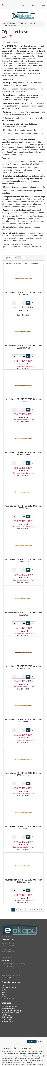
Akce (27, 263)
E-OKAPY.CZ (8, 960)
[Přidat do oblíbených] (32, 303)
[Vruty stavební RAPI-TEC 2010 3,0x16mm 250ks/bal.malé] (23, 331)
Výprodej (18, 263)
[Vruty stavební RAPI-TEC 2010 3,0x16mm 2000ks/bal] (23, 278)
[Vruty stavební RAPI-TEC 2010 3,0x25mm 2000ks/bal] (23, 491)
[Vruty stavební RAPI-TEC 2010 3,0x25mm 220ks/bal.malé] (23, 545)
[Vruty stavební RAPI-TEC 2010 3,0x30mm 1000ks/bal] (23, 598)
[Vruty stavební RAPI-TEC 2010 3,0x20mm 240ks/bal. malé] (23, 438)
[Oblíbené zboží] (28, 5)
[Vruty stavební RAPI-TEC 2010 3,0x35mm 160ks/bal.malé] (23, 758)
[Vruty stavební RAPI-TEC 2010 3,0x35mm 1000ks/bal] (23, 705)
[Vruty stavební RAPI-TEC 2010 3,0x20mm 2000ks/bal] (23, 385)
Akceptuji (32, 1041)
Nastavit (41, 1041)
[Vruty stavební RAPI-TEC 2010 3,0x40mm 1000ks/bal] (23, 812)
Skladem (9, 263)
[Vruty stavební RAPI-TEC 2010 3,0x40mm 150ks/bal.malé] (23, 865)
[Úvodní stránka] (4, 23)
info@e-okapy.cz (12, 978)
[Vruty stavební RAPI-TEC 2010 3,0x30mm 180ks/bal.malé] (23, 652)
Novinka (35, 263)
